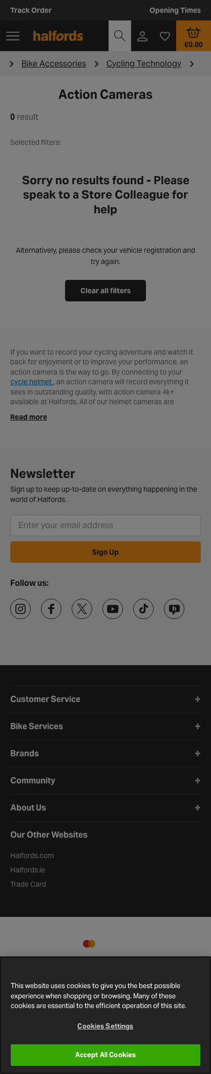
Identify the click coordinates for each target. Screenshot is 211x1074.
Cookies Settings (105, 1026)
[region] (105, 1015)
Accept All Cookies (105, 1054)
